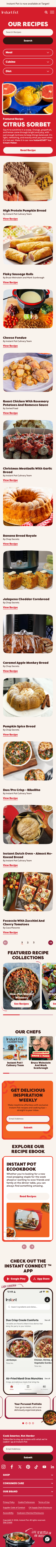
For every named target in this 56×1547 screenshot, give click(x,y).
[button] (46, 12)
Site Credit (7, 1522)
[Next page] (50, 942)
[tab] (23, 1423)
